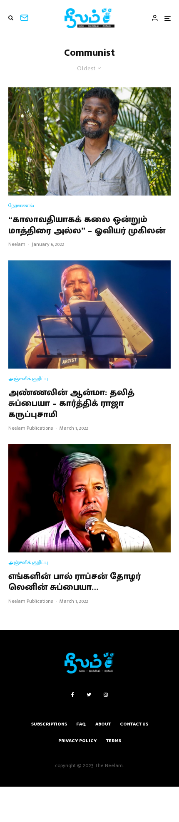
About (103, 724)
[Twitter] (88, 694)
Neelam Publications (30, 428)
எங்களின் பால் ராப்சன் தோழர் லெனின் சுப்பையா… (74, 582)
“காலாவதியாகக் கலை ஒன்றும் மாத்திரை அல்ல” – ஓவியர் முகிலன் (86, 225)
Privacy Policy (77, 741)
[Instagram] (105, 694)
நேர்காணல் (21, 206)
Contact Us (134, 724)
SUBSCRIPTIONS (49, 724)
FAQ (81, 724)
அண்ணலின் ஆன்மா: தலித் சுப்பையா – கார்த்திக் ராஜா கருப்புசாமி (71, 403)
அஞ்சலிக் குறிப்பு (28, 379)
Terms (113, 741)
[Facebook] (72, 694)
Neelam (16, 244)
